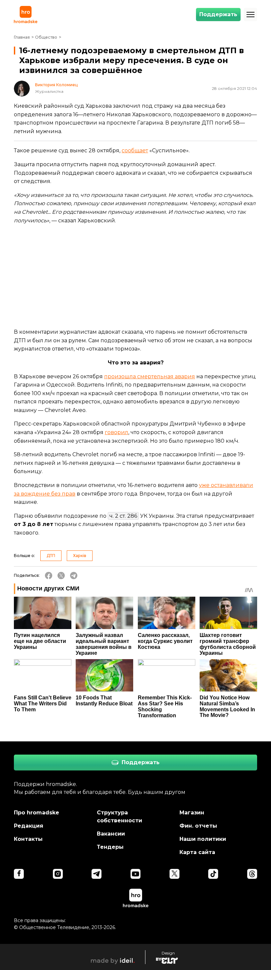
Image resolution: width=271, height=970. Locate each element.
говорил (116, 432)
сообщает (135, 150)
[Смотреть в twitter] (174, 874)
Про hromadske (36, 812)
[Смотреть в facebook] (19, 874)
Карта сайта (197, 852)
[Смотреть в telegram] (96, 874)
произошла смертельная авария (149, 376)
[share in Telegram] (73, 575)
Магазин (191, 812)
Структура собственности (119, 816)
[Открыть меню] (250, 14)
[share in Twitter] (61, 575)
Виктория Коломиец (56, 85)
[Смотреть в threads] (252, 874)
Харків (79, 555)
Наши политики (202, 839)
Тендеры (110, 847)
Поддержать (218, 14)
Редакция (28, 826)
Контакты (28, 839)
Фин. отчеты (198, 826)
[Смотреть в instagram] (58, 874)
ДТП (51, 555)
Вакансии (111, 834)
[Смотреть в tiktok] (213, 874)
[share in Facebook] (48, 575)
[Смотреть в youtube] (135, 874)
